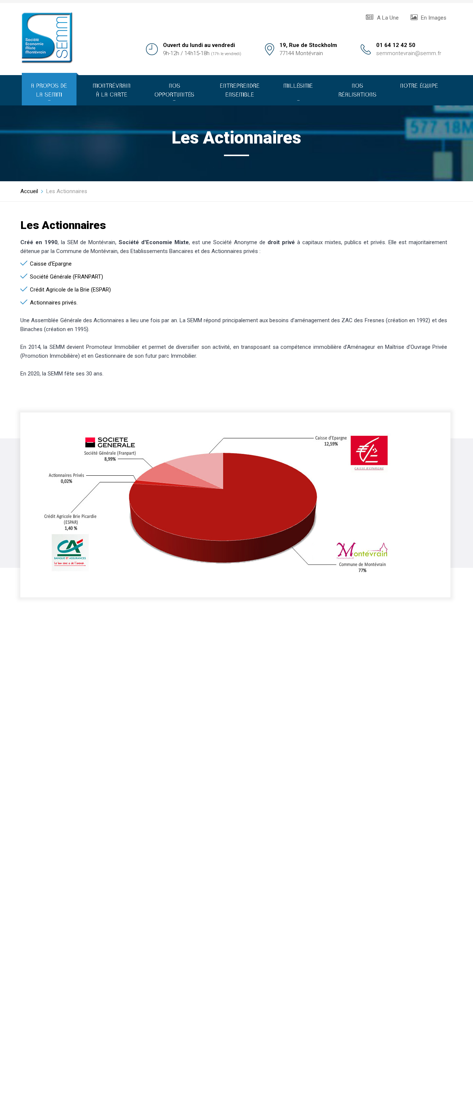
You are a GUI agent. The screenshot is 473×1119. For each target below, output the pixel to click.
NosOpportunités (174, 92)
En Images (432, 17)
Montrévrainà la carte (112, 90)
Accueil (29, 191)
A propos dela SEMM (49, 92)
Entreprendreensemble (240, 90)
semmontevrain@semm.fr (408, 53)
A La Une (387, 17)
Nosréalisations (357, 90)
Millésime (298, 92)
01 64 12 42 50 (395, 45)
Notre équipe (419, 86)
